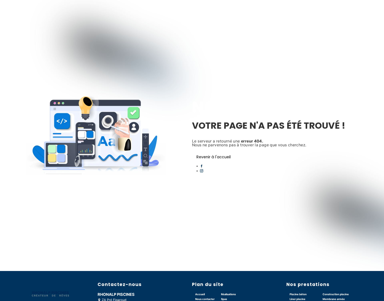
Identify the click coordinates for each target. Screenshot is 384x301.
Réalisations (228, 294)
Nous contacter (205, 299)
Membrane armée (334, 299)
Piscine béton (298, 294)
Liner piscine (297, 299)
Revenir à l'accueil (213, 157)
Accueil (200, 294)
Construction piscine (336, 294)
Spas (224, 299)
